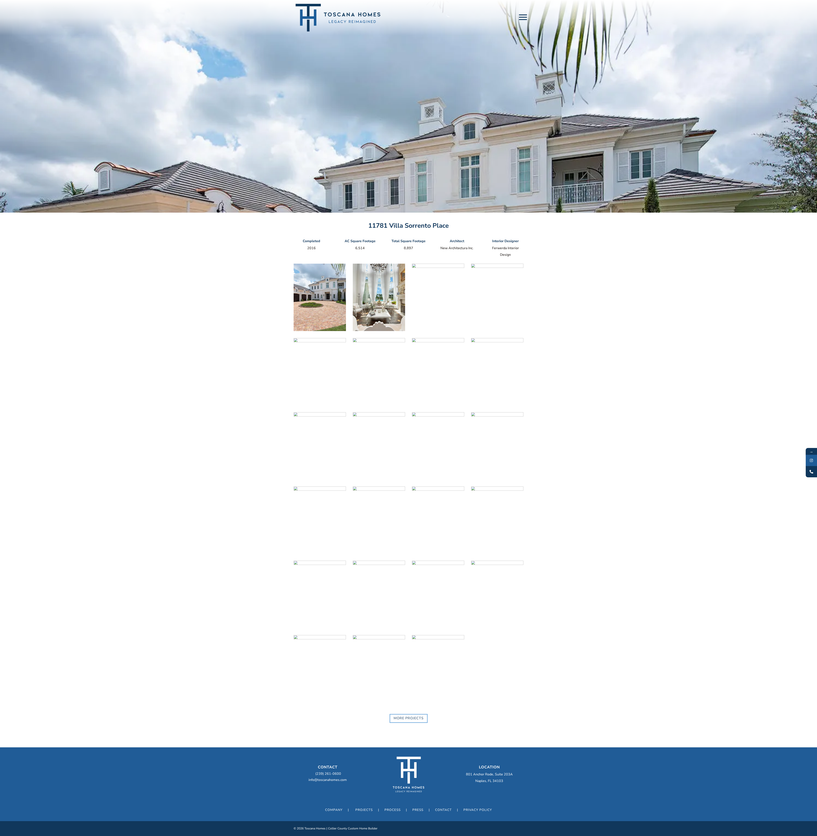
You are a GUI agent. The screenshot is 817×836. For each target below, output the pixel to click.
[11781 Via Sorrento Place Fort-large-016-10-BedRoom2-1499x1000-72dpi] (320, 563)
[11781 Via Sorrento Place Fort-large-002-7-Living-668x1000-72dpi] (379, 329)
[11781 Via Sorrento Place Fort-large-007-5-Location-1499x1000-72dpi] (320, 341)
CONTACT (443, 810)
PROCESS (392, 810)
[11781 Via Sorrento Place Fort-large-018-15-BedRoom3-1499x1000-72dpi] (379, 489)
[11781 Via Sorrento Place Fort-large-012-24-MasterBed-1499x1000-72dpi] (438, 489)
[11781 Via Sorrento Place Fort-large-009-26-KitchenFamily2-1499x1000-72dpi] (497, 341)
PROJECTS (364, 810)
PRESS (417, 810)
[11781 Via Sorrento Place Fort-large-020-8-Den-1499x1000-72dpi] (497, 415)
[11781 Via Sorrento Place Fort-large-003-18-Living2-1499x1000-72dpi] (438, 266)
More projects (409, 718)
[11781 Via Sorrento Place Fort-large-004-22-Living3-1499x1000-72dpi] (438, 415)
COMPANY (334, 810)
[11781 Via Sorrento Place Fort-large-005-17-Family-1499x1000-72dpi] (497, 266)
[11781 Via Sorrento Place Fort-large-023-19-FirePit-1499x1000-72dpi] (438, 638)
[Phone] (811, 471)
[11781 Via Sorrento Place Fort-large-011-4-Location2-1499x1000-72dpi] (379, 415)
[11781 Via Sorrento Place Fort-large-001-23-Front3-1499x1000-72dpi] (320, 329)
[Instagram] (811, 460)
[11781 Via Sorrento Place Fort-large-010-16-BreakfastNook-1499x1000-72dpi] (320, 415)
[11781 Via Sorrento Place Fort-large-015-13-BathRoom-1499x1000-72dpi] (320, 638)
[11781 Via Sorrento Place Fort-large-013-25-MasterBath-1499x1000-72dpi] (497, 563)
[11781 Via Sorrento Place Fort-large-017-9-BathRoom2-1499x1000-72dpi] (438, 563)
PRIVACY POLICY (477, 810)
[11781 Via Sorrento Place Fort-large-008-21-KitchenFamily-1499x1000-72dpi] (438, 341)
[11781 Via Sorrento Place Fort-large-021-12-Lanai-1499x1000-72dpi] (320, 489)
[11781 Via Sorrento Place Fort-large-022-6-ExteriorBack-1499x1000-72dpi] (379, 638)
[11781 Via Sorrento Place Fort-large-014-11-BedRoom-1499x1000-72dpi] (379, 563)
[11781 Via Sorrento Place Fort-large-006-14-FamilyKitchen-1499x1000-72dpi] (379, 341)
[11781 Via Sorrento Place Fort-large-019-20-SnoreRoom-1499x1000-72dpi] (497, 489)
